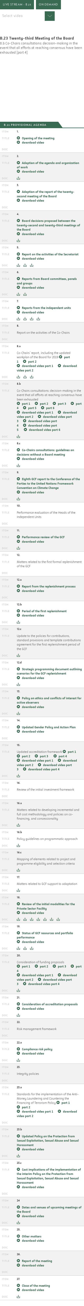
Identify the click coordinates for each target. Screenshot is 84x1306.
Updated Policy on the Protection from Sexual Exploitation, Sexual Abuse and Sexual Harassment (48, 1140)
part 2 (32, 361)
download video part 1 (37, 366)
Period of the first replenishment (44, 611)
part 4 (63, 756)
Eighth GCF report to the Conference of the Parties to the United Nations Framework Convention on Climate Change (48, 483)
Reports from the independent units (46, 308)
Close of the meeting (36, 1285)
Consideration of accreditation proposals (50, 1004)
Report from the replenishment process (49, 586)
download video (33, 142)
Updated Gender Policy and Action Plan (49, 727)
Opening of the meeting (38, 138)
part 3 (62, 404)
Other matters (31, 1236)
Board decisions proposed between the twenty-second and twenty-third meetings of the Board (48, 225)
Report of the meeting (37, 1261)
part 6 (50, 408)
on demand (48, 4)
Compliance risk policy (37, 1049)
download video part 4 (43, 769)
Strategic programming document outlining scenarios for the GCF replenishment (49, 671)
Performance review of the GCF (43, 537)
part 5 (32, 408)
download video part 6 (44, 430)
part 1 (26, 404)
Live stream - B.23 (17, 4)
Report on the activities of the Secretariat (50, 254)
